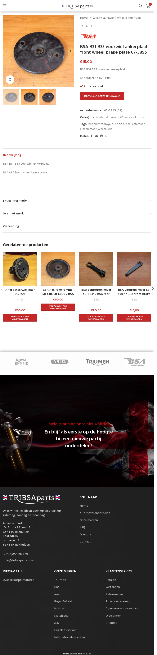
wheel (102, 129)
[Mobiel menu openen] (5, 6)
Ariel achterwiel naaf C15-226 (20, 292)
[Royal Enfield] (22, 361)
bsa (128, 124)
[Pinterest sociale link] (101, 136)
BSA (96, 299)
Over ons (86, 534)
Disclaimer (113, 615)
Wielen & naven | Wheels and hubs (117, 18)
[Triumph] (97, 361)
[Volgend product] (91, 26)
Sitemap (111, 623)
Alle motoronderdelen (95, 513)
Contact (85, 541)
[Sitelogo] (77, 5)
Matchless (61, 615)
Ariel (20, 299)
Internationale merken (69, 637)
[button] (7, 51)
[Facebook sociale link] (91, 136)
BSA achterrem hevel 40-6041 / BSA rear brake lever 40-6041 (96, 294)
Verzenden (113, 587)
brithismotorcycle (100, 124)
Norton (59, 608)
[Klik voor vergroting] (10, 79)
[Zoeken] (140, 6)
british (119, 124)
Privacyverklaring (118, 601)
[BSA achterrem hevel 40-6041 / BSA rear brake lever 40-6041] (96, 269)
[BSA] (135, 361)
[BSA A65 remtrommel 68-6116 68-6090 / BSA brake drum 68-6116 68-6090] (58, 269)
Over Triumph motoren (18, 580)
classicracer (88, 129)
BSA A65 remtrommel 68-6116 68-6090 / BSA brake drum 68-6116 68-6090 (58, 296)
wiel (110, 129)
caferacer (138, 124)
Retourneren (114, 594)
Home (84, 18)
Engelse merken (65, 630)
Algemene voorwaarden (122, 608)
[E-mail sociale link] (96, 136)
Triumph (60, 580)
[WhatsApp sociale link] (106, 136)
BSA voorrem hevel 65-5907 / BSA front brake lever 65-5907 (134, 294)
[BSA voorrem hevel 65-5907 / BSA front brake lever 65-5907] (134, 269)
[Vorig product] (82, 26)
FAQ (82, 527)
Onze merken (89, 520)
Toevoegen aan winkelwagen (102, 95)
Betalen (111, 580)
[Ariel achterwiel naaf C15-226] (20, 269)
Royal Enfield (63, 601)
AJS (56, 623)
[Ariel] (60, 361)
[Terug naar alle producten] (87, 26)
